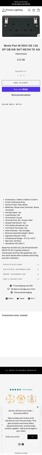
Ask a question (12, 279)
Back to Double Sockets (22, 370)
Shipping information (16, 269)
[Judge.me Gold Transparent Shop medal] (10, 398)
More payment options (21, 95)
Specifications (12, 264)
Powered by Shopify (21, 453)
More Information (14, 274)
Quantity (21, 71)
